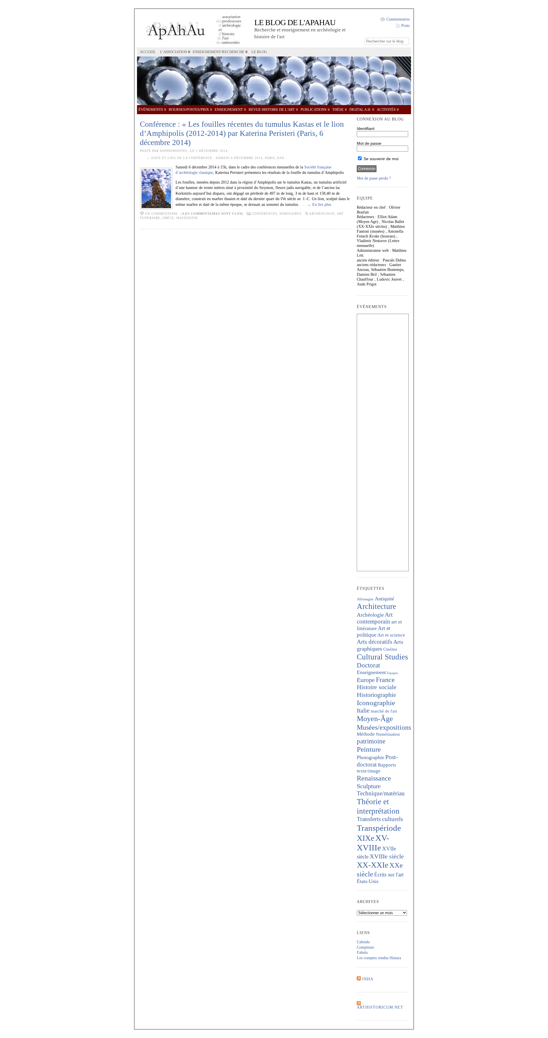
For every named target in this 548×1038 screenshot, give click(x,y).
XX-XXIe (372, 864)
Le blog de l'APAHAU (294, 22)
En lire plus (321, 204)
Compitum (365, 947)
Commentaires (398, 19)
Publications (314, 109)
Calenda (363, 942)
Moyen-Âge (375, 719)
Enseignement (229, 109)
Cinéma (390, 649)
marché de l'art (384, 711)
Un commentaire (161, 213)
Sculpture (369, 786)
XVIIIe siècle (387, 856)
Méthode (366, 734)
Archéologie (322, 213)
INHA (367, 979)
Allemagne (365, 599)
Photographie (370, 757)
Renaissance (374, 778)
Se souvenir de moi (380, 158)
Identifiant (365, 128)
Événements (150, 109)
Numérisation (388, 734)
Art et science (391, 635)
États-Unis (367, 881)
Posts (405, 25)
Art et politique (373, 631)
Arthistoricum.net (380, 1007)
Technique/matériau (381, 793)
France (385, 679)
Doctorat (368, 665)
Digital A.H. (360, 109)
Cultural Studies (382, 657)
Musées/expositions (384, 727)
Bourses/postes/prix (189, 109)
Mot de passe (369, 143)
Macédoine (187, 218)
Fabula (362, 952)
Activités (386, 109)
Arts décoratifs (374, 641)
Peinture (369, 749)
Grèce (168, 218)
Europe (366, 679)
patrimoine (371, 741)
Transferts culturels (380, 819)
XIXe (365, 838)
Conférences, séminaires (276, 213)
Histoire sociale (376, 687)
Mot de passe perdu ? (374, 178)
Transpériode (379, 827)
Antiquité (384, 599)
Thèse (338, 109)
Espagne (392, 673)
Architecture (376, 606)
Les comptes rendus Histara (379, 958)
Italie (363, 710)
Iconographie (376, 703)
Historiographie (376, 694)
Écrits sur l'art (389, 875)
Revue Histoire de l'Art (272, 109)
